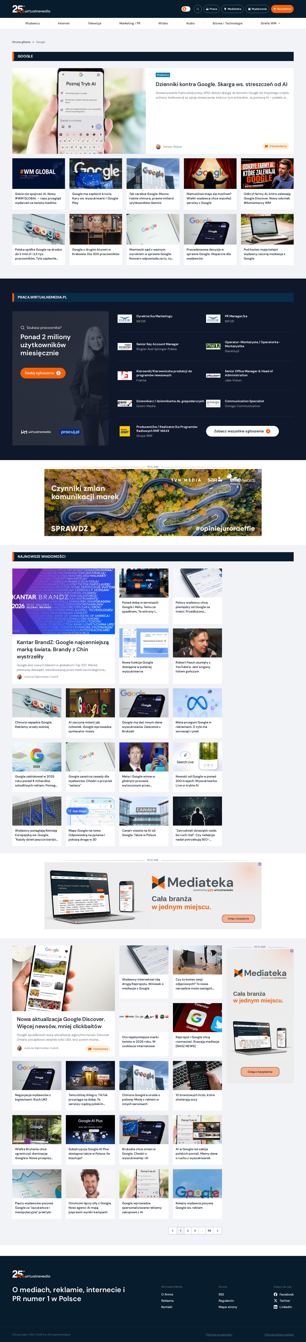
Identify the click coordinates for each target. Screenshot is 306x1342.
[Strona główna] (31, 9)
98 (209, 1230)
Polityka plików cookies (279, 1334)
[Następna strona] (217, 1230)
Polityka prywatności (219, 1334)
